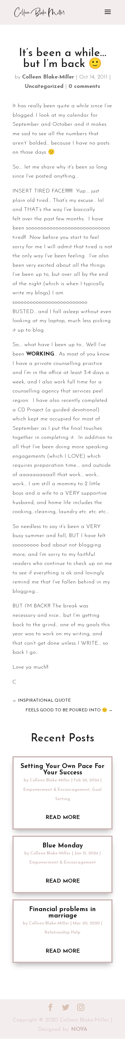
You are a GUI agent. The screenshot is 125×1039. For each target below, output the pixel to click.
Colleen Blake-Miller (48, 77)
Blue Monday (62, 846)
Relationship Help (62, 932)
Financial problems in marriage (62, 912)
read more (63, 817)
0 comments (84, 86)
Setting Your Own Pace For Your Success (62, 769)
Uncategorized (44, 86)
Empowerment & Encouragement (56, 789)
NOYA (79, 1029)
